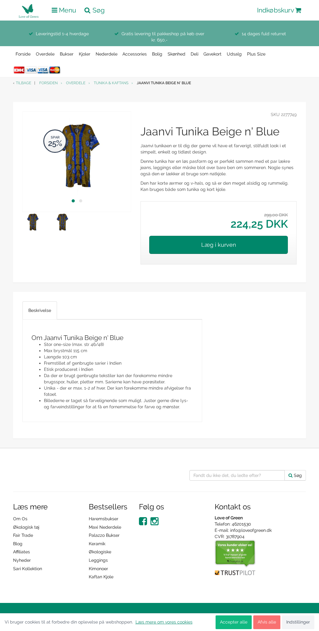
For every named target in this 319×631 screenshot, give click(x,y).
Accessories (134, 53)
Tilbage (23, 83)
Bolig (157, 53)
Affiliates (21, 551)
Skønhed (176, 53)
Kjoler (84, 53)
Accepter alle (233, 621)
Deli (194, 53)
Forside (23, 53)
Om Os (20, 518)
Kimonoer (98, 568)
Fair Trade (23, 535)
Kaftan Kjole (101, 576)
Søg (297, 475)
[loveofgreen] (30, 9)
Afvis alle (267, 621)
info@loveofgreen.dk (251, 530)
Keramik (97, 543)
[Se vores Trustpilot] (235, 557)
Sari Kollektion (27, 568)
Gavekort (212, 53)
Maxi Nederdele (105, 527)
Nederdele (106, 53)
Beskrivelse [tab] (39, 310)
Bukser (67, 53)
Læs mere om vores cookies (164, 621)
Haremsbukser (103, 518)
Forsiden (48, 83)
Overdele (45, 53)
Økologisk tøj (26, 527)
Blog (17, 543)
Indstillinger (298, 621)
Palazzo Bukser (104, 535)
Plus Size (256, 53)
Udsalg (234, 53)
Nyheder (22, 560)
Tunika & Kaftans (111, 83)
